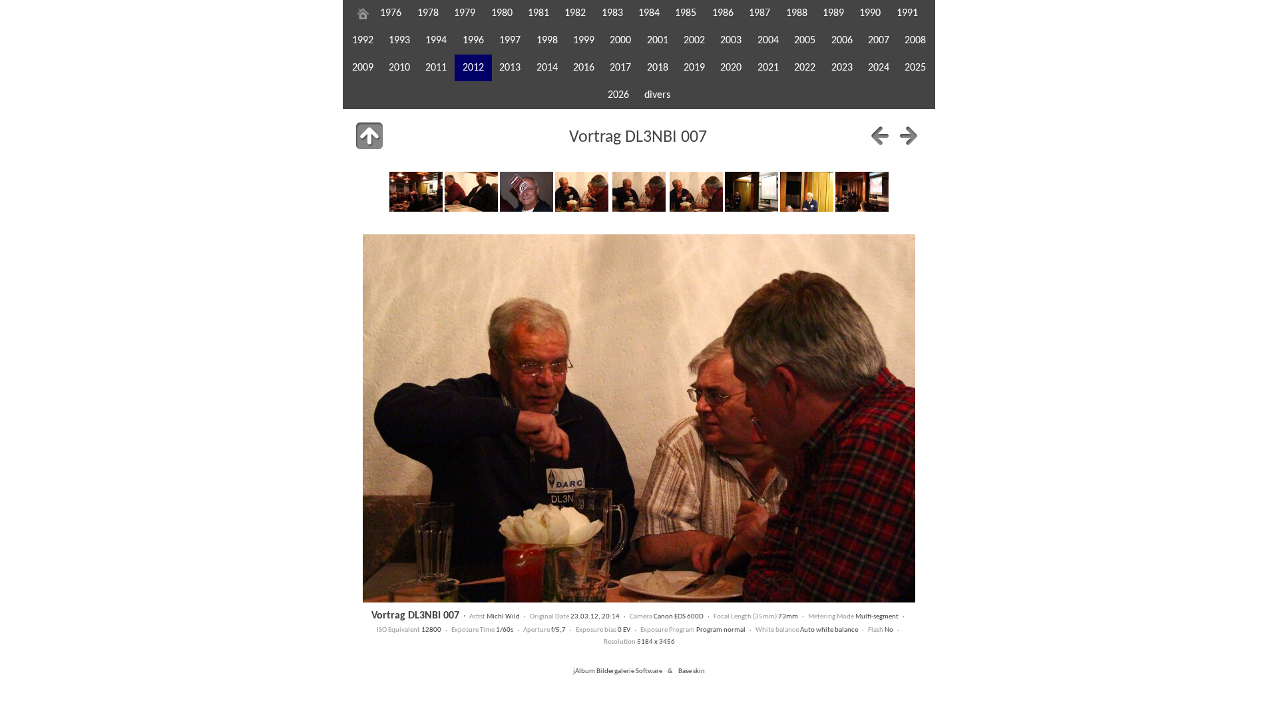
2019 (694, 68)
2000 (620, 40)
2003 (731, 40)
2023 (842, 68)
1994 (436, 40)
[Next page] (908, 135)
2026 (618, 95)
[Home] (363, 13)
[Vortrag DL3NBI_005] (526, 192)
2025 (915, 68)
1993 (399, 40)
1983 (612, 13)
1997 (510, 40)
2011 (436, 68)
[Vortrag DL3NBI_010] (806, 192)
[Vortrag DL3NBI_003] (416, 192)
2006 (842, 40)
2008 (915, 40)
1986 (723, 13)
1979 (464, 13)
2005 (804, 40)
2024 (878, 68)
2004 (768, 40)
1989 (833, 13)
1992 (362, 40)
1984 (649, 13)
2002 (694, 40)
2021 (768, 68)
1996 (473, 40)
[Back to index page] (369, 135)
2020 (731, 68)
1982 (575, 13)
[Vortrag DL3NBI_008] (696, 192)
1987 (759, 13)
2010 (399, 68)
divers (657, 95)
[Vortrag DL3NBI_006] (581, 192)
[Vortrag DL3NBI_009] (751, 192)
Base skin (691, 671)
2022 (804, 68)
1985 (685, 13)
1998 (547, 40)
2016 (583, 68)
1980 (502, 13)
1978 (428, 13)
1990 (870, 13)
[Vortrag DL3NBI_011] (862, 192)
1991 (907, 13)
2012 (473, 68)
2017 (620, 68)
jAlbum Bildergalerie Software (617, 671)
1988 (796, 13)
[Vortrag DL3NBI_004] (471, 192)
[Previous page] (880, 135)
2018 (657, 68)
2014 (547, 68)
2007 (878, 40)
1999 (583, 40)
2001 (657, 40)
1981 (538, 13)
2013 (510, 68)
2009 (362, 68)
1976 (390, 13)
